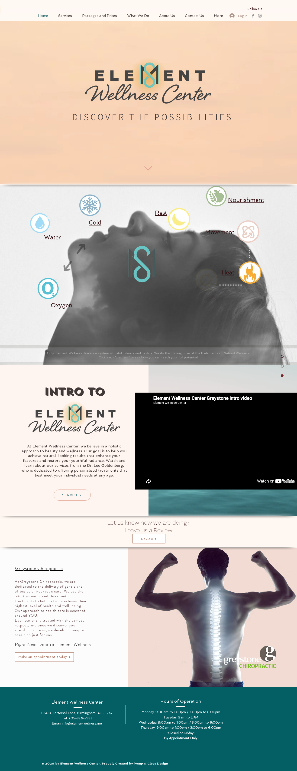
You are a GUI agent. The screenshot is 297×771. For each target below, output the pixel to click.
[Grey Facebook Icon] (253, 15)
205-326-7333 (80, 718)
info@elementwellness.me (82, 723)
